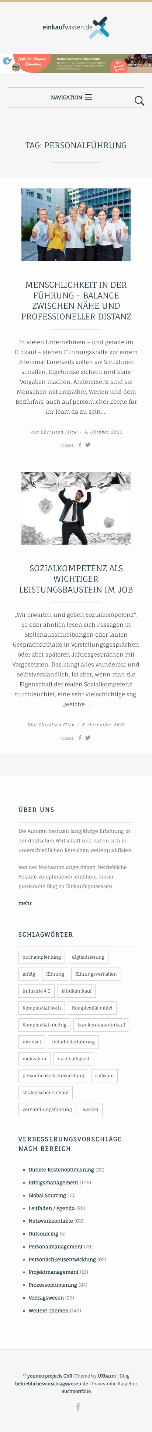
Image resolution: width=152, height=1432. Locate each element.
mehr (24, 903)
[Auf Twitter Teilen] (88, 444)
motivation (34, 1058)
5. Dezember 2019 (103, 724)
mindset (32, 1041)
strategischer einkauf (46, 1092)
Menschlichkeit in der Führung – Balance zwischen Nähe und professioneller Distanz (76, 300)
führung (55, 974)
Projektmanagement (54, 1272)
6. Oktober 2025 (103, 432)
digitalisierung (88, 957)
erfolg (29, 974)
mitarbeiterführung (73, 1041)
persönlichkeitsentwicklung (53, 1075)
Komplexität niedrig (44, 1025)
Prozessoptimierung (53, 1285)
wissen (91, 1109)
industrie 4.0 (37, 991)
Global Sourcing (47, 1195)
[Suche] (140, 101)
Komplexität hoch (42, 1008)
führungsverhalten (96, 974)
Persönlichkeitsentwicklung (62, 1259)
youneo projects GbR (49, 1376)
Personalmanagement (56, 1246)
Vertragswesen (46, 1298)
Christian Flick (59, 432)
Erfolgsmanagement (53, 1182)
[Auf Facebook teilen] (80, 444)
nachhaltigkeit (73, 1058)
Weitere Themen (49, 1310)
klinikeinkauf (76, 991)
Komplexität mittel (92, 1008)
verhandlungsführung (47, 1109)
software (104, 1075)
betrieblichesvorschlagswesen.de (51, 1383)
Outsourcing (43, 1234)
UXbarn (106, 1376)
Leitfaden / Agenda (52, 1208)
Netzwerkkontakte (51, 1221)
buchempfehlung (42, 957)
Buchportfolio (76, 1391)
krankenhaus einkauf (101, 1025)
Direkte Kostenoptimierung (61, 1170)
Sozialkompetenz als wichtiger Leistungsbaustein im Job (76, 578)
